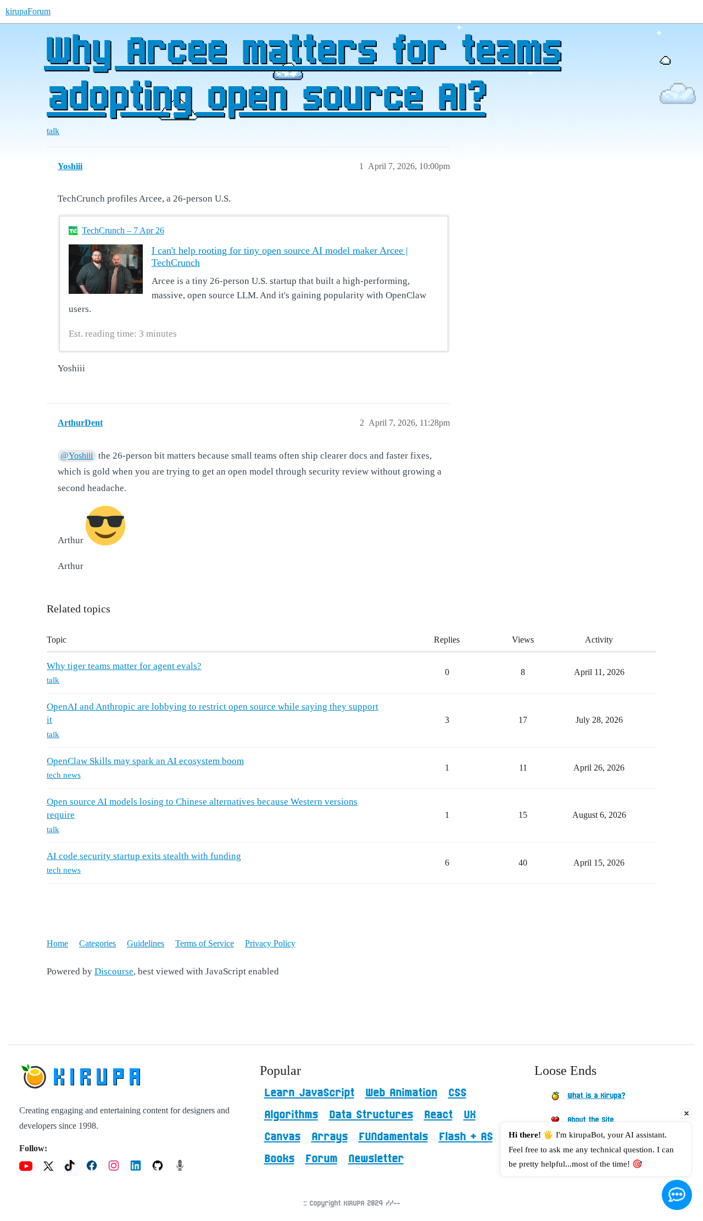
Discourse (113, 971)
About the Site (590, 1120)
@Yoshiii (76, 455)
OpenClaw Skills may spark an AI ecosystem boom (145, 761)
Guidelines (145, 943)
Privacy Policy (270, 943)
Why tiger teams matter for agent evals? (124, 666)
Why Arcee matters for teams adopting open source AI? (302, 75)
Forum (321, 1159)
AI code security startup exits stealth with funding (144, 856)
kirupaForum (28, 11)
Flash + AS (466, 1137)
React (438, 1115)
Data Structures (371, 1115)
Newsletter (376, 1159)
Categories (97, 943)
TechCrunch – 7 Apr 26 (123, 230)
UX (470, 1115)
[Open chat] (677, 1195)
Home (57, 943)
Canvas (282, 1137)
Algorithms (291, 1115)
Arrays (329, 1137)
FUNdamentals (393, 1137)
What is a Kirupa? (596, 1095)
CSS (457, 1093)
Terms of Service (204, 943)
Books (279, 1159)
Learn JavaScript (309, 1093)
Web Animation (401, 1093)
